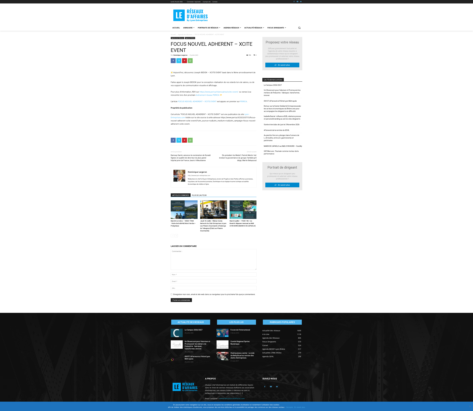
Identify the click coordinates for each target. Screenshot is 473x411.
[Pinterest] (184, 60)
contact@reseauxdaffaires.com (232, 398)
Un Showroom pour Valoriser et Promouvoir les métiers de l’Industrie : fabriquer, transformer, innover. (282, 92)
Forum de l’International (240, 330)
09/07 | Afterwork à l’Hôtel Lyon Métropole (280, 101)
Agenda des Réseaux (185, 34)
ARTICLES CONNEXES (180, 195)
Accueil (173, 34)
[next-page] (176, 235)
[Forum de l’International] (222, 333)
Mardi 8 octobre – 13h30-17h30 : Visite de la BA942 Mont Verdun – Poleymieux (183, 223)
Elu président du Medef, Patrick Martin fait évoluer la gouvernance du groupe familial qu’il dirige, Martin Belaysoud (237, 158)
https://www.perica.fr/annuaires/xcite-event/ (219, 92)
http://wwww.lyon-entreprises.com (199, 175)
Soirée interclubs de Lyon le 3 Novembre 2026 (281, 125)
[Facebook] (294, 1)
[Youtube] (297, 1)
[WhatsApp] (190, 60)
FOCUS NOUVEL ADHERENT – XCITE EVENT (197, 101)
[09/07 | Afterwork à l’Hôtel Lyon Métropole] (177, 359)
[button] (299, 28)
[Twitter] (178, 60)
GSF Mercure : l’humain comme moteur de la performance (281, 152)
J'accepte (289, 407)
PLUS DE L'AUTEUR (199, 195)
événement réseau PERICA (207, 95)
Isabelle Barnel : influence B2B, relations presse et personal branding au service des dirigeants (282, 117)
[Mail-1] (300, 1)
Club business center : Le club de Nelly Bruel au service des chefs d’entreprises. (242, 355)
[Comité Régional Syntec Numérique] (222, 344)
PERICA (243, 101)
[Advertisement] (255, 14)
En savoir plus (283, 65)
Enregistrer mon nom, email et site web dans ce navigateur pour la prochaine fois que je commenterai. (214, 294)
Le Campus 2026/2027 (273, 85)
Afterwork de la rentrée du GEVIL (276, 130)
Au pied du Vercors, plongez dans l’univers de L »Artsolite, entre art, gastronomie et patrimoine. (281, 137)
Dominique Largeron (180, 55)
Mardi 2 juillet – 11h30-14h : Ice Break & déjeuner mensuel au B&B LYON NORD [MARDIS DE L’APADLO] (242, 223)
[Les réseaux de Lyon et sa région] (190, 15)
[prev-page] (172, 235)
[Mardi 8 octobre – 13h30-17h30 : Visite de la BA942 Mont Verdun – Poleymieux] (184, 209)
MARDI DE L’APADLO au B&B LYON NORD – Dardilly (283, 146)
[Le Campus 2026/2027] (177, 333)
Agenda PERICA (190, 38)
